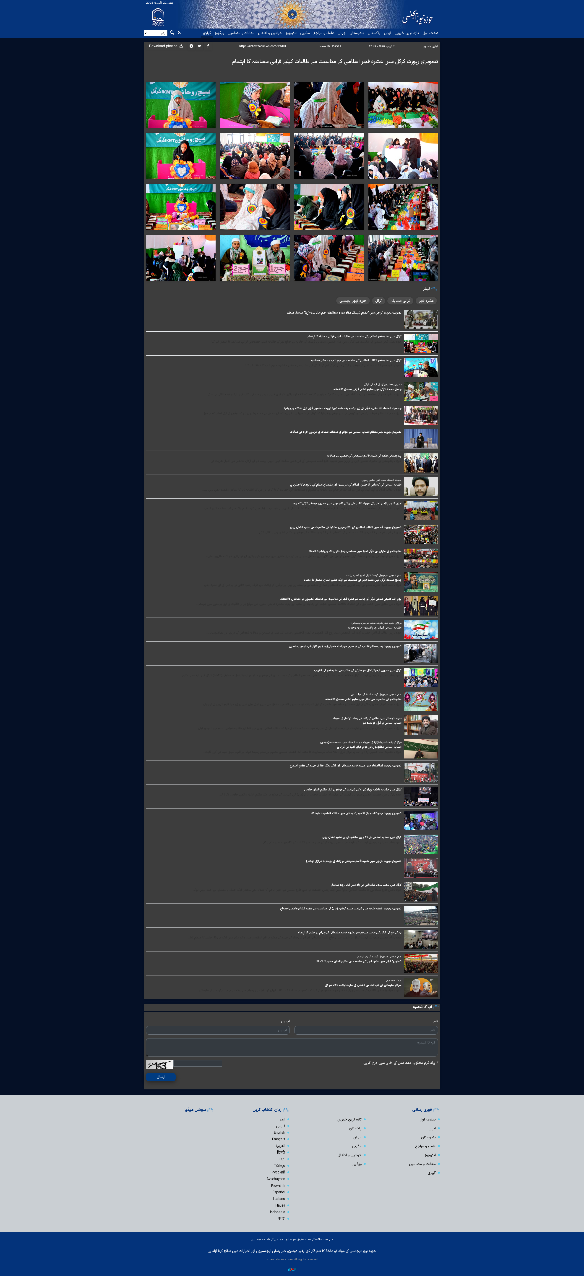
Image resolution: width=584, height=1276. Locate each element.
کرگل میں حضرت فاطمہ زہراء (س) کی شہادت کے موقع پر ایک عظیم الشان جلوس (353, 789)
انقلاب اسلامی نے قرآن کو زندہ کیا (382, 723)
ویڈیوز (219, 33)
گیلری (207, 33)
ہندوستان (356, 33)
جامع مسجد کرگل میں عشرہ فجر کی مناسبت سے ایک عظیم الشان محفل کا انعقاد (353, 580)
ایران (387, 33)
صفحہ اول (430, 33)
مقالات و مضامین (241, 33)
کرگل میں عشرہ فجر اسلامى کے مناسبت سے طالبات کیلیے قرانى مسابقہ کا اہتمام (355, 336)
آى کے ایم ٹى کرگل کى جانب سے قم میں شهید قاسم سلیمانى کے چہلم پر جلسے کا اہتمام (350, 932)
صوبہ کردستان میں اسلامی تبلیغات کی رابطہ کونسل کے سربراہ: (367, 718)
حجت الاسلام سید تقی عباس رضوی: (381, 480)
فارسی (280, 1126)
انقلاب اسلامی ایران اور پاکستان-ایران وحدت (375, 628)
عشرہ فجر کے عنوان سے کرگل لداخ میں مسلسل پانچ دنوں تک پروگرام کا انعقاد (355, 551)
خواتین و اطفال (270, 33)
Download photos (164, 46)
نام (435, 1021)
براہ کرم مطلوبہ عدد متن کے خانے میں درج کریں (400, 1063)
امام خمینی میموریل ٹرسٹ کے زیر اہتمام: (379, 957)
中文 (281, 1219)
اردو (282, 1119)
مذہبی (305, 33)
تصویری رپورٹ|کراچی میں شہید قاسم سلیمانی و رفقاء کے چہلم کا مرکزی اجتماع (354, 861)
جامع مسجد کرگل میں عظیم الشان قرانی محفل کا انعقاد (367, 389)
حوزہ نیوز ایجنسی (353, 301)
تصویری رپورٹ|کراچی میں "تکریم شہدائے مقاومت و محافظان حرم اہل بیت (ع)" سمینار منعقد (344, 313)
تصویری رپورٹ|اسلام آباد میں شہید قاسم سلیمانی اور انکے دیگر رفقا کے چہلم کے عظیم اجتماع (346, 765)
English (279, 1133)
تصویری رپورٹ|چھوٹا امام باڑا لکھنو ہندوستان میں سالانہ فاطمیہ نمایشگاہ (356, 813)
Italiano (279, 1199)
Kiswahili (278, 1186)
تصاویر (426, 47)
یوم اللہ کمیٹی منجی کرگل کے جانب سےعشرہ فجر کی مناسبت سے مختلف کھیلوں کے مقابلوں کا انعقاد (341, 599)
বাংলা (282, 1159)
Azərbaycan (275, 1179)
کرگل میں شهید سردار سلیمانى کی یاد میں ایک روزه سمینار (366, 885)
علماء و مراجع (323, 33)
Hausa (280, 1205)
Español (278, 1192)
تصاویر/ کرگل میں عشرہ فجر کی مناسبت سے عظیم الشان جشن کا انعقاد (359, 961)
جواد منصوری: (394, 981)
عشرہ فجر (426, 301)
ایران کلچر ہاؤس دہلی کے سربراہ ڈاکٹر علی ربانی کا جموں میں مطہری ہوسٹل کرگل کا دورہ (347, 503)
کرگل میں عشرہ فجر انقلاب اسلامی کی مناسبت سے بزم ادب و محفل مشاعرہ (356, 360)
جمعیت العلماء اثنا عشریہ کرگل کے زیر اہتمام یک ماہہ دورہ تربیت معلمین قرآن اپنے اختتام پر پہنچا (343, 408)
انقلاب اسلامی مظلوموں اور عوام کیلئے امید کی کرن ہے (369, 747)
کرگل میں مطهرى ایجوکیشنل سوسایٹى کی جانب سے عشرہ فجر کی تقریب (358, 670)
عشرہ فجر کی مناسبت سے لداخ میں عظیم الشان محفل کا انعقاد (363, 699)
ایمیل (285, 1021)
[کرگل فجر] (403, 105)
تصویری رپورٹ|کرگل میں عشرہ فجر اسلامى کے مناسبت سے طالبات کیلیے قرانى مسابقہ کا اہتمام (335, 62)
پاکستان (374, 33)
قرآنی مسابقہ (400, 301)
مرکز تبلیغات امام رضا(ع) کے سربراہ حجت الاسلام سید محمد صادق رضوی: (361, 742)
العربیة (280, 1146)
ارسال (161, 1077)
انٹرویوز (291, 33)
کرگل (378, 301)
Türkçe (279, 1166)
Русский (278, 1172)
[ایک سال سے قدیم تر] (421, 319)
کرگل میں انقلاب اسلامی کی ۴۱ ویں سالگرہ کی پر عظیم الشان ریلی (362, 837)
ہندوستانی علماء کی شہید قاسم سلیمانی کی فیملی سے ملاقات (364, 456)
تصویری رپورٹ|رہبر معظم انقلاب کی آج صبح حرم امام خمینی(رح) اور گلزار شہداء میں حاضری (345, 646)
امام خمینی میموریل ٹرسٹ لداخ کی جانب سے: (376, 694)
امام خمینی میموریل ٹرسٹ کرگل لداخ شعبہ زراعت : (373, 575)
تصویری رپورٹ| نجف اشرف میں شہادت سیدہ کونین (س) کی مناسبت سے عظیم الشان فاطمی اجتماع (341, 908)
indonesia (277, 1212)
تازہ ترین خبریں (407, 33)
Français (278, 1139)
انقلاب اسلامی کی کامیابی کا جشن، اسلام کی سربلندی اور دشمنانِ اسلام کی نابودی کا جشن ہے (346, 485)
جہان (342, 33)
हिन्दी (281, 1152)
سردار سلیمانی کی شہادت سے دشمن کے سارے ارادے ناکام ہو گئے (363, 985)
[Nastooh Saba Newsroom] (292, 1269)
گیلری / (434, 47)
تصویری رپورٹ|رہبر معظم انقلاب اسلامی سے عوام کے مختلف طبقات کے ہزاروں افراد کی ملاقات (346, 432)
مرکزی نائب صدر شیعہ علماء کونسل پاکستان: (376, 623)
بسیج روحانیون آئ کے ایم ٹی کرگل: (383, 385)
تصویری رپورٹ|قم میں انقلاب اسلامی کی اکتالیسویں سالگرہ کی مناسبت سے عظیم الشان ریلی (346, 527)
